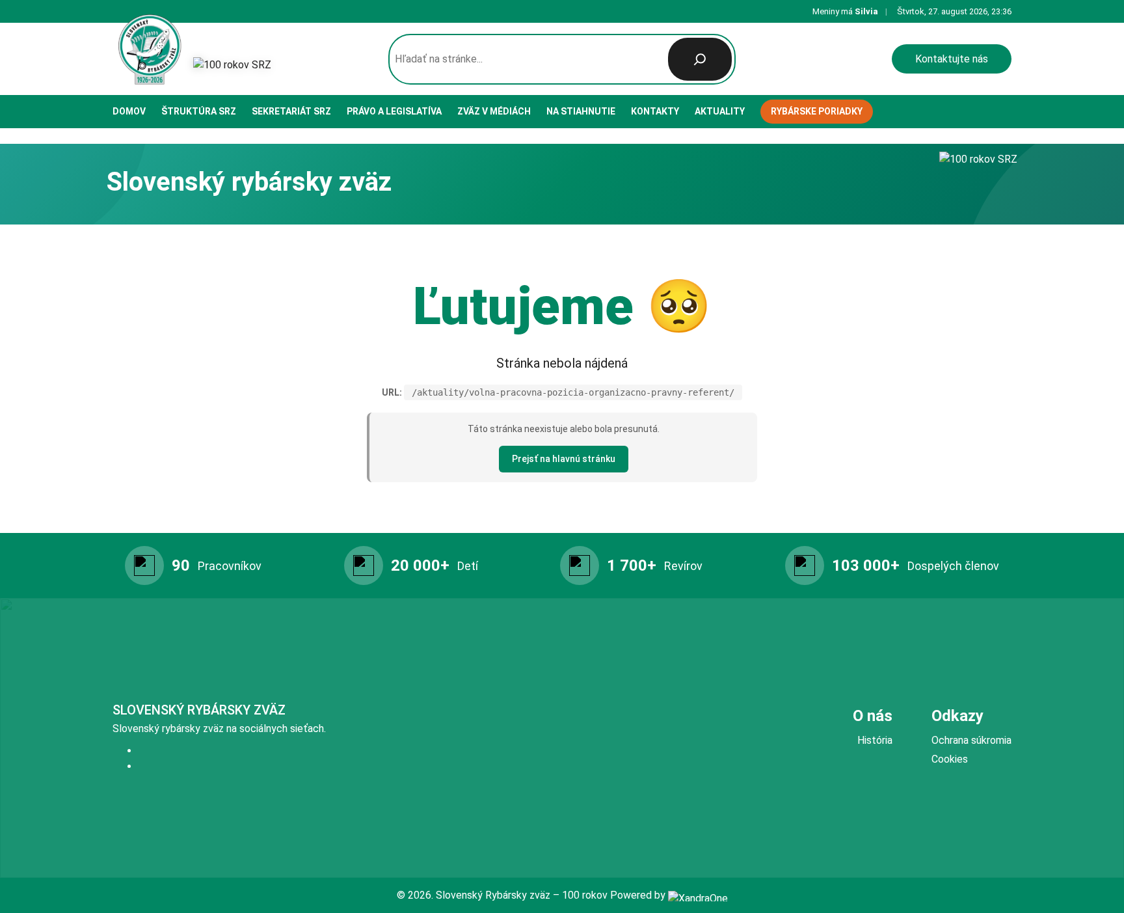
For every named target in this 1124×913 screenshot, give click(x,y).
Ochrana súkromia (971, 740)
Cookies (949, 759)
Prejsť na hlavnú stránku (563, 459)
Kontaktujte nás (951, 59)
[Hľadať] (700, 59)
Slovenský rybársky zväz (199, 710)
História (874, 740)
